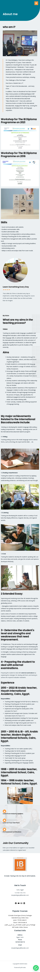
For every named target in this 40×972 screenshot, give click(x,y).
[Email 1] (21, 903)
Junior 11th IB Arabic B (20, 920)
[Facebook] (16, 903)
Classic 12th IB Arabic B (20, 922)
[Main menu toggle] (36, 3)
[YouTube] (18, 903)
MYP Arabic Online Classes (20, 927)
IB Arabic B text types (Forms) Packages (20, 915)
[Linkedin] (24, 903)
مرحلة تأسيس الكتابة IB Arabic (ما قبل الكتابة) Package (20, 925)
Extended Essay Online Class (20, 918)
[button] (36, 968)
